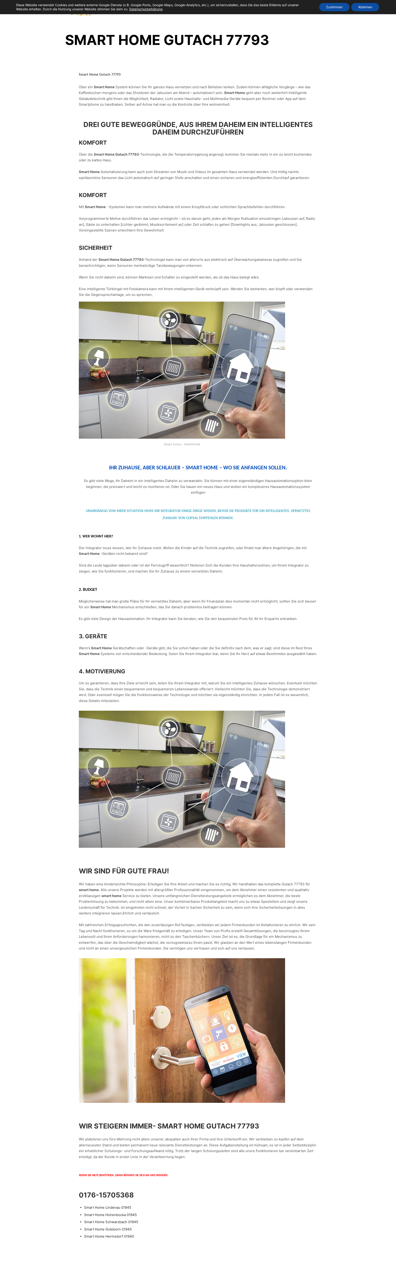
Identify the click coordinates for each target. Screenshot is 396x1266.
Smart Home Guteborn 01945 (108, 1229)
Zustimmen (334, 7)
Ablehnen (365, 7)
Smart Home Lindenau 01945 (107, 1207)
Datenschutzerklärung (145, 9)
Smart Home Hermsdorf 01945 (109, 1236)
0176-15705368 (106, 1195)
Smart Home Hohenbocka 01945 (110, 1215)
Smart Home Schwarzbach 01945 (111, 1222)
